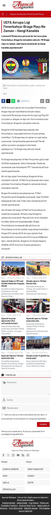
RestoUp (3, 508)
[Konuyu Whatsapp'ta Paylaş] (13, 101)
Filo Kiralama (44, 508)
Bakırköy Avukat (31, 508)
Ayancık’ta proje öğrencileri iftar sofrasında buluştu (9, 320)
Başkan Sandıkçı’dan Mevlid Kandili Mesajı (27, 14)
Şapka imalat (22, 503)
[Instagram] (13, 455)
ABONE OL (25, 101)
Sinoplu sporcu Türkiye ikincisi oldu (36, 282)
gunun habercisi (25, 511)
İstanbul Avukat (8, 503)
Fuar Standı (33, 503)
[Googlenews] (28, 455)
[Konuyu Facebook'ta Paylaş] (3, 101)
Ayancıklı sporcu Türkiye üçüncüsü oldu (37, 319)
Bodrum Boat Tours (27, 505)
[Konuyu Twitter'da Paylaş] (8, 101)
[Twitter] (8, 455)
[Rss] (23, 455)
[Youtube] (18, 455)
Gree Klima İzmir (16, 508)
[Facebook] (3, 455)
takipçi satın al (43, 505)
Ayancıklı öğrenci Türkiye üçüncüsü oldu (12, 356)
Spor (3, 278)
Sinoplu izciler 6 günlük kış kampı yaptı (37, 356)
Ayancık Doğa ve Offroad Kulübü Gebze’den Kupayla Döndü (12, 283)
